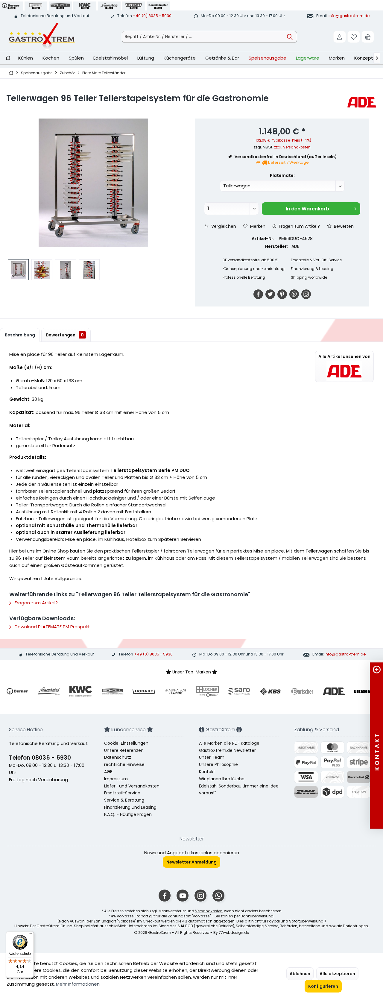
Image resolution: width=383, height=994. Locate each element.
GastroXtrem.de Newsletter (227, 750)
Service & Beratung (124, 800)
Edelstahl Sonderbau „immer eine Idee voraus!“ (239, 789)
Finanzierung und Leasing (130, 807)
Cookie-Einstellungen (126, 743)
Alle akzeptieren (337, 974)
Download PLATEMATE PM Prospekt (51, 626)
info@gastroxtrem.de (349, 16)
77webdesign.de (234, 932)
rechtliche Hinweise (124, 764)
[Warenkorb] (367, 37)
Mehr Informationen (78, 984)
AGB (108, 772)
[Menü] (30, 935)
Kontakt (207, 772)
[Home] (8, 58)
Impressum (116, 779)
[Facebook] (258, 294)
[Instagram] (306, 294)
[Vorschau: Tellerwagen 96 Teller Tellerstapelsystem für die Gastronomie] (18, 269)
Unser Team (211, 757)
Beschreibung (20, 335)
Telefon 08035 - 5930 (40, 758)
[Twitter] (270, 294)
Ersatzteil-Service (122, 793)
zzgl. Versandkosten (292, 147)
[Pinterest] (282, 294)
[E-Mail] (294, 294)
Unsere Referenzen (124, 750)
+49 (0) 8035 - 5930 (152, 16)
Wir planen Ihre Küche (221, 779)
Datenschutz (117, 757)
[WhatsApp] (218, 896)
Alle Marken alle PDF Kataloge (229, 743)
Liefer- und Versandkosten (131, 786)
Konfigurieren (323, 986)
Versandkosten (209, 910)
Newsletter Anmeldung (191, 862)
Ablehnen (300, 974)
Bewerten (343, 226)
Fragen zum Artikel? (299, 226)
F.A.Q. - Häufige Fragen (128, 814)
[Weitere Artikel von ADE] (362, 102)
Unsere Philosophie (218, 764)
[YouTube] (183, 896)
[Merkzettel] (353, 37)
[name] (17, 691)
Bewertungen (65, 335)
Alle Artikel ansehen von (344, 356)
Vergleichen (223, 226)
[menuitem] (367, 37)
